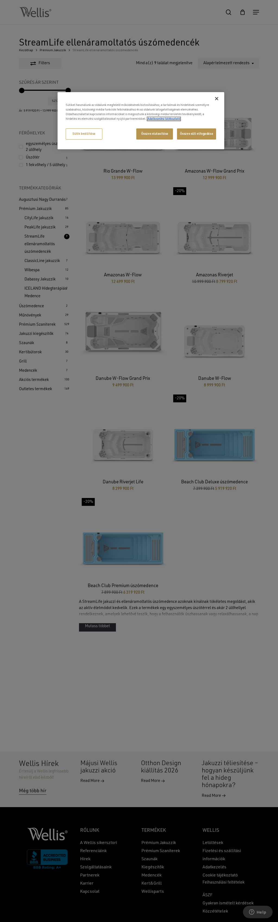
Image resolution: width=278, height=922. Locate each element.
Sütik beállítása (84, 133)
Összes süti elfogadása (196, 133)
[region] (141, 120)
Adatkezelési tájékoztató (163, 119)
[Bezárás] (217, 99)
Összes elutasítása (154, 133)
